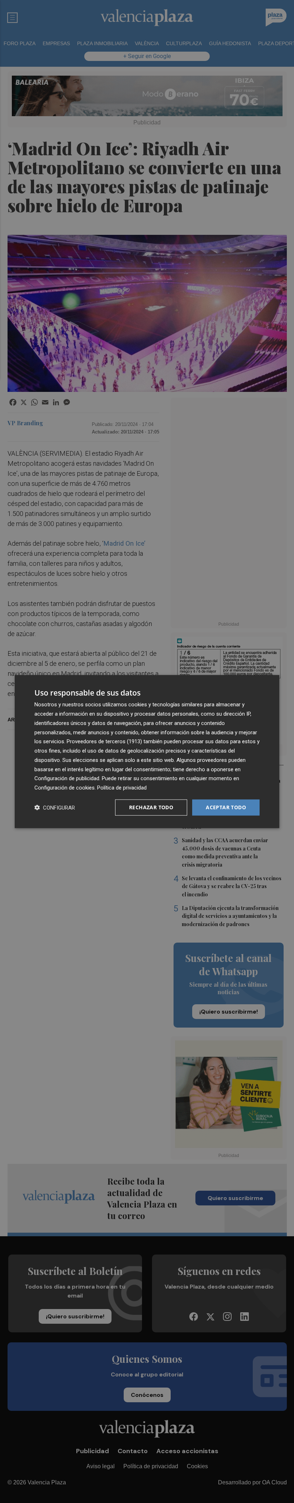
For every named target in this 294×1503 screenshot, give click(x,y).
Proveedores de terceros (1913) (104, 741)
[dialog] (147, 751)
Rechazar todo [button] (151, 807)
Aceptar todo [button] (226, 807)
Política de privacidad (122, 787)
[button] (54, 807)
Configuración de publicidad (66, 778)
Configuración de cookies (64, 787)
